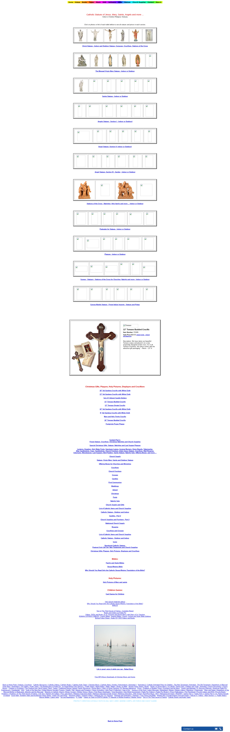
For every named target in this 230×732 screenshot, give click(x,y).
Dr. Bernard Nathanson (128, 688)
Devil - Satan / (53, 688)
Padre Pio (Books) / (163, 692)
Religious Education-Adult (82, 694)
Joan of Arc (126, 690)
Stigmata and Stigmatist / (123, 695)
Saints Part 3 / (209, 694)
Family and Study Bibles (115, 563)
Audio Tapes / (35, 686)
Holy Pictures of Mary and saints (115, 582)
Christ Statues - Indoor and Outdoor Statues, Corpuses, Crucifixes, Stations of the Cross (115, 46)
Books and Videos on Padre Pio (115, 613)
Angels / (115, 685)
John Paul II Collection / (113, 690)
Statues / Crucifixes (25, 685)
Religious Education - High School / (130, 694)
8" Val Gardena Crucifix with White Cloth (115, 413)
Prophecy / (6, 694)
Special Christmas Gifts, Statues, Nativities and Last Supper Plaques (115, 445)
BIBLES (115, 605)
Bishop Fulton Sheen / (137, 686)
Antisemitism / (123, 685)
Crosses (115, 475)
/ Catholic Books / (66, 685)
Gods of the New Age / (34, 690)
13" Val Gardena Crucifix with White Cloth (115, 394)
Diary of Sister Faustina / (111, 688)
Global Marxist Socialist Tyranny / (54, 690)
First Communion (115, 482)
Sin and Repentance (67, 697)
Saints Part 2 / (199, 694)
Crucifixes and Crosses (115, 531)
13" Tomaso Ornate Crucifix (115, 405)
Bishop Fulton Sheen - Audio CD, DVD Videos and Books (115, 618)
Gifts (22, 690)
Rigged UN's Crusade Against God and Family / (173, 695)
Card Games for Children (115, 594)
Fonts (115, 497)
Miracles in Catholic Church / (55, 692)
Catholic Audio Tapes (80, 685)
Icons (115, 542)
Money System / (71, 692)
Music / (91, 692)
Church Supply (115, 456)
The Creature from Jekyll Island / (36, 688)
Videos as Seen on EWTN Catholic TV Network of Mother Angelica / (107, 697)
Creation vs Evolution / (17, 688)
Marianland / (164, 690)
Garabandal (16, 690)
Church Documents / (215, 686)
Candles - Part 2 (115, 516)
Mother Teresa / (83, 692)
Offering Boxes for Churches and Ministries (115, 464)
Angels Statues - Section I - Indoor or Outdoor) (115, 121)
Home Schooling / (98, 690)
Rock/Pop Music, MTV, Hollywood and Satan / (159, 694)
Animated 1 (133, 685)
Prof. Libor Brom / (67, 694)
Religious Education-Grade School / (105, 694)
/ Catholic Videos (53, 685)
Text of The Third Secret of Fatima (155, 697)
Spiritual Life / (99, 695)
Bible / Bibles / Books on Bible (116, 686)
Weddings (115, 486)
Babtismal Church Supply (115, 523)
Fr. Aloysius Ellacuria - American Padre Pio (212, 688)
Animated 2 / (142, 685)
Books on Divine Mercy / (159, 686)
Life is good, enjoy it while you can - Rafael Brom (115, 669)
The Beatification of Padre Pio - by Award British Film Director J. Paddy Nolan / (67, 686)
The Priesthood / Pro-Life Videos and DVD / (200, 692)
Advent (115, 490)
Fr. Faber (79, 697)
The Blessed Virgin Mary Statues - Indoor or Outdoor (115, 71)
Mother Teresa (136, 697)
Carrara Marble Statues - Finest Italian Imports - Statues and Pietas (115, 305)
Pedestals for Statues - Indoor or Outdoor (115, 229)
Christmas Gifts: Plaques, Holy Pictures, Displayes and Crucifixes (115, 551)
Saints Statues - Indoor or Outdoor (115, 96)
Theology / (136, 695)
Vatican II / (194, 695)
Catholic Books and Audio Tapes (179, 697)
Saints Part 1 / (189, 694)
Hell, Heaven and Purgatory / (82, 690)
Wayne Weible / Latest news (49, 697)
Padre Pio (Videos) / (149, 692)
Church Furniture (115, 471)
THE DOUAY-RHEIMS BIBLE (115, 602)
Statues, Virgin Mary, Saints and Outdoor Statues (115, 460)
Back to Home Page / (10, 685)
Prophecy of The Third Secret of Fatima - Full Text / (28, 694)
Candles (115, 479)
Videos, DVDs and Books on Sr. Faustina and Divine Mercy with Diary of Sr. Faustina (115, 614)
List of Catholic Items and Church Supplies (115, 508)
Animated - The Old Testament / (200, 685)
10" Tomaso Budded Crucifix (115, 420)
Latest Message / (153, 690)
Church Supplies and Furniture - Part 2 (115, 519)
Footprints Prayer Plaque (115, 424)
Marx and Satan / (210, 690)
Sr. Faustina (108, 695)
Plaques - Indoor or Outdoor (115, 254)
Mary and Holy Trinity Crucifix (115, 416)
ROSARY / (180, 694)
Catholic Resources (40, 685)
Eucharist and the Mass (171, 688)
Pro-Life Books (220, 692)
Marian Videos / (181, 690)
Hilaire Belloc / (100, 686)
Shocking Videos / (75, 695)
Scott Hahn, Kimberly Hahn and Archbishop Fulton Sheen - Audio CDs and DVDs (39, 695)
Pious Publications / (177, 692)
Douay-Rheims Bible (115, 567)
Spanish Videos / (88, 695)
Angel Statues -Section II (115, 147)
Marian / (172, 690)
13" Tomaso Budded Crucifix (115, 402)
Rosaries (115, 527)
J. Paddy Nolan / (221, 695)
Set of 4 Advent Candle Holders (115, 398)
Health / (68, 690)
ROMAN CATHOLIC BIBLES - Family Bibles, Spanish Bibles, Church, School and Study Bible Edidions (115, 616)
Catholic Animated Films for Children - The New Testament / (168, 685)
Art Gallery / (25, 686)
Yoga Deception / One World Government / (127, 692)
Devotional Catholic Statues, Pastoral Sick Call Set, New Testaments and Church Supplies (115, 546)
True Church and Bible (148, 695)
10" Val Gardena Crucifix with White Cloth (115, 409)
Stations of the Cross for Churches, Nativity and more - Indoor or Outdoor (122, 279)
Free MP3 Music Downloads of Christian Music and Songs (115, 677)
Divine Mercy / (97, 688)
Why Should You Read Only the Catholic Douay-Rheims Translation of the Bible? (115, 570)
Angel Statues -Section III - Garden (107, 172)
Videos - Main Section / (206, 695)
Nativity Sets (115, 501)
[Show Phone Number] (220, 728)
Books (147, 686)
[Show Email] (216, 728)
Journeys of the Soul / (139, 690)
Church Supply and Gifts (115, 505)
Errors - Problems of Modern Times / (150, 688)
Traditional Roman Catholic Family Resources (74, 688)
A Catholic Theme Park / (176, 686)
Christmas (115, 494)
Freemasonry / (6, 690)
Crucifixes (115, 468)
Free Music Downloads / (102, 692)
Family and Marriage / (189, 688)
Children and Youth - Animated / (196, 686)
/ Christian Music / (94, 685)
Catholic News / (106, 685)
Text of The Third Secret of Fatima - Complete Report (115, 611)
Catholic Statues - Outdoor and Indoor (115, 512)
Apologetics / (16, 686)
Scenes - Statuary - (87, 279)
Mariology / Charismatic (195, 690)
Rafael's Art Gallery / (53, 694)
